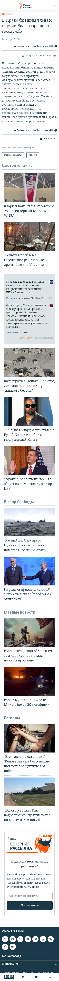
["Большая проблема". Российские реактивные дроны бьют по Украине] (29, 236)
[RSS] (51, 939)
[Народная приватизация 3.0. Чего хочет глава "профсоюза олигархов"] (29, 571)
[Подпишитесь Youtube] (28, 939)
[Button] (21, 46)
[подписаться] (13, 947)
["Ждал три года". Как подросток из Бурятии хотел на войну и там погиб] (29, 792)
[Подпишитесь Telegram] (35, 939)
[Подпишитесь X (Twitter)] (20, 939)
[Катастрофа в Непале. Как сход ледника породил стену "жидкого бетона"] (29, 362)
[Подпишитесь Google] (5, 939)
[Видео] (37, 977)
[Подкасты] (5, 947)
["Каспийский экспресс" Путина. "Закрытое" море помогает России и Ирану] (29, 522)
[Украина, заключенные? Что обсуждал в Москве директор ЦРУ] (29, 460)
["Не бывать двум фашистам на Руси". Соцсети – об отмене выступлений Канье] (29, 411)
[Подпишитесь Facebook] (13, 939)
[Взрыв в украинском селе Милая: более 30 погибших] (29, 681)
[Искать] (50, 977)
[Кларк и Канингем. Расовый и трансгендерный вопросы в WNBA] (29, 187)
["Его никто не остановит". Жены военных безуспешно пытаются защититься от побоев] (29, 738)
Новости (8, 14)
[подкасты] (23, 977)
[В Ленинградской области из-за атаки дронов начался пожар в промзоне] (29, 632)
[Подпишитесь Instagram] (43, 939)
